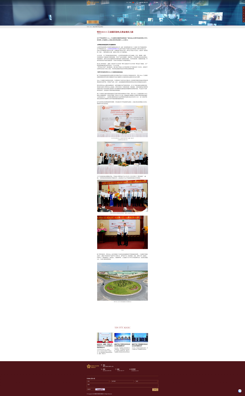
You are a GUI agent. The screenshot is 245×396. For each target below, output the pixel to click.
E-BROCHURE (93, 22)
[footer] (93, 366)
